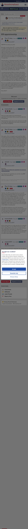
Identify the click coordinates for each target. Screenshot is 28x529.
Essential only (14, 273)
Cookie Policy (5, 259)
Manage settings (14, 277)
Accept (14, 269)
